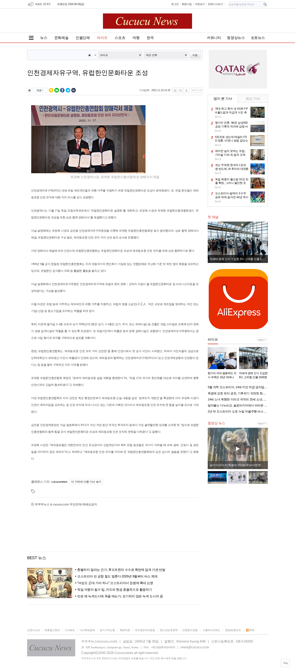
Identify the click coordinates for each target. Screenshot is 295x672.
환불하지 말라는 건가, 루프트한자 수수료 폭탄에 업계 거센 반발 (121, 569)
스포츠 (120, 38)
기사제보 (70, 630)
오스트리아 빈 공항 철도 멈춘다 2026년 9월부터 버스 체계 (117, 576)
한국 (150, 38)
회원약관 (125, 630)
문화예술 (61, 38)
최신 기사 (253, 99)
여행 (135, 38)
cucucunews (59, 481)
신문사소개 (33, 630)
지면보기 (200, 4)
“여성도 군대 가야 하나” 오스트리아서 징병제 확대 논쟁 (115, 583)
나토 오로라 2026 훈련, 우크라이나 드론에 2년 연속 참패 (239, 465)
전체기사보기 (215, 4)
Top (285, 663)
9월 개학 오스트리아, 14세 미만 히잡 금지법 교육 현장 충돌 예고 (239, 259)
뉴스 (43, 38)
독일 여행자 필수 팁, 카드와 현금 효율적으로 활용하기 (114, 589)
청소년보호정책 (169, 630)
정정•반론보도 (233, 630)
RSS (251, 630)
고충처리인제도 (211, 630)
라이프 (102, 38)
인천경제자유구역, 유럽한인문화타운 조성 (87, 72)
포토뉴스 (258, 38)
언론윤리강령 (190, 630)
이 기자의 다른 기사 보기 (86, 481)
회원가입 (187, 4)
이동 (195, 55)
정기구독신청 (107, 630)
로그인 (175, 4)
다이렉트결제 (87, 630)
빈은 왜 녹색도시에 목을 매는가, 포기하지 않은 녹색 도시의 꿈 (120, 596)
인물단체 (83, 38)
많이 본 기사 (223, 99)
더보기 (261, 340)
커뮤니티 (214, 38)
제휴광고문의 (52, 630)
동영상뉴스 (236, 38)
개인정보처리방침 (145, 630)
